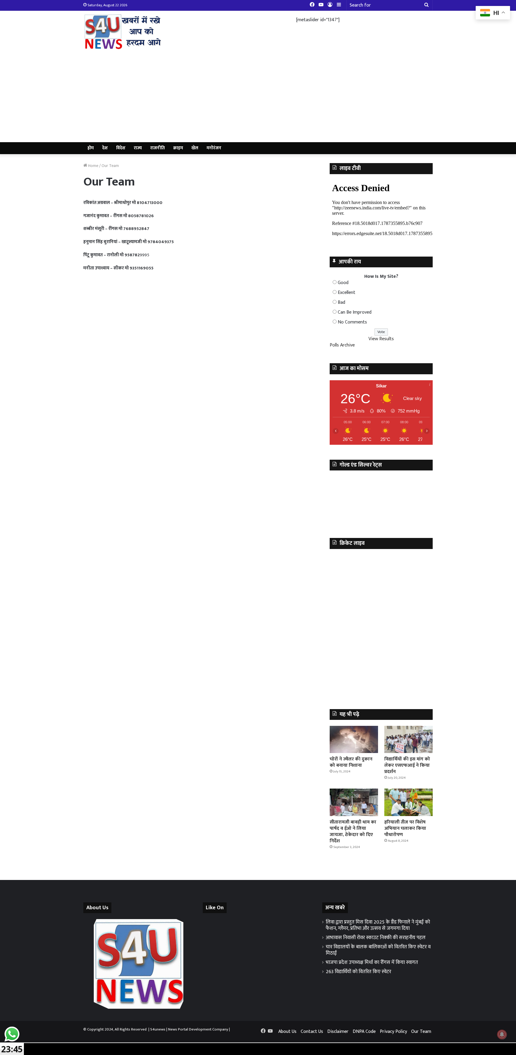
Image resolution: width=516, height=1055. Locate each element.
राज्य (138, 148)
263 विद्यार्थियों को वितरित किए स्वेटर (358, 971)
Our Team (421, 1032)
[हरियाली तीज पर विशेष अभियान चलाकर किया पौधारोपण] (408, 802)
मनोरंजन (214, 148)
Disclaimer (337, 1032)
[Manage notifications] (502, 1034)
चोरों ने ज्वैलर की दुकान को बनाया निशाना (351, 762)
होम (90, 148)
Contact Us (312, 1032)
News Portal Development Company (198, 1029)
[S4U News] (122, 31)
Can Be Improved (354, 312)
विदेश (120, 148)
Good (343, 283)
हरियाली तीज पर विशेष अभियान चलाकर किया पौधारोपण (405, 828)
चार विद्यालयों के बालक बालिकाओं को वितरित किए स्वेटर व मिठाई (378, 950)
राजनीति (157, 148)
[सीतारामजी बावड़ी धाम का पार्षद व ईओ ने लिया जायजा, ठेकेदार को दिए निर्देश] (354, 802)
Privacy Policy (393, 1032)
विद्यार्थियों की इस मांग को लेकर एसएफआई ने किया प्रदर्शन (407, 765)
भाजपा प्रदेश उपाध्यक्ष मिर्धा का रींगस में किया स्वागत (372, 962)
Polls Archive (342, 345)
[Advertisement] (258, 97)
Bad (341, 302)
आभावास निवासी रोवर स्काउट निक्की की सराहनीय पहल (376, 937)
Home (92, 165)
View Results (381, 339)
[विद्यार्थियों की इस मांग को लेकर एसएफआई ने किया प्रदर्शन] (408, 739)
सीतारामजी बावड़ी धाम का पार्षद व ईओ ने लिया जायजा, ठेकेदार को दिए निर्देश (353, 831)
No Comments (352, 322)
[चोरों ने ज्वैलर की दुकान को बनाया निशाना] (354, 739)
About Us (287, 1032)
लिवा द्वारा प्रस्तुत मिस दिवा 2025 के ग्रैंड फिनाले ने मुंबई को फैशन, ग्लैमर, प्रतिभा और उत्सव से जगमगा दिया (378, 925)
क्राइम (178, 148)
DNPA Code (364, 1032)
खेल (194, 148)
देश (105, 148)
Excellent (346, 293)
